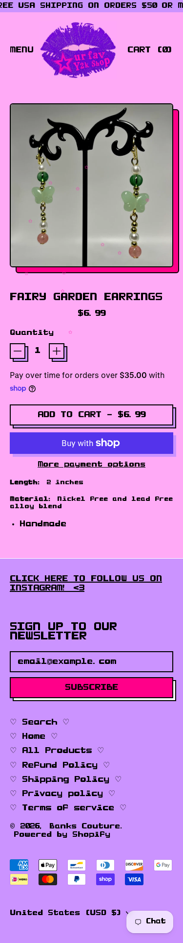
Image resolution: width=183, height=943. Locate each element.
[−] (17, 351)
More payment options (91, 464)
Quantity (32, 333)
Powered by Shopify (62, 834)
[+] (56, 351)
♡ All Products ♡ (57, 750)
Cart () (150, 52)
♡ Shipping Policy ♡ (66, 779)
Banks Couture (84, 826)
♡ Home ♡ (34, 736)
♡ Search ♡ (39, 722)
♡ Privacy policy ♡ (62, 794)
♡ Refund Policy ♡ (60, 765)
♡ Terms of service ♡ (68, 808)
